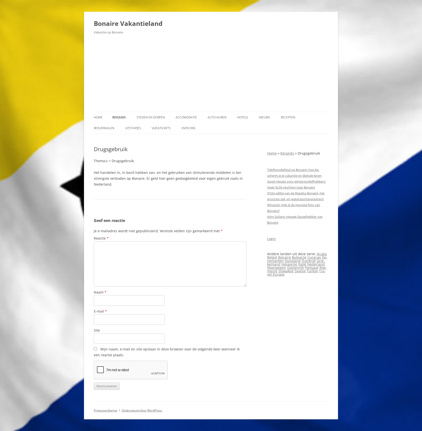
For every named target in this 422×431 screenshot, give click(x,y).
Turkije (312, 271)
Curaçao (314, 257)
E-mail (100, 311)
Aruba (322, 254)
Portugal (311, 267)
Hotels (242, 117)
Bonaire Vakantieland (128, 23)
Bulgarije (299, 257)
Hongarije (289, 264)
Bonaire (284, 257)
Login (271, 238)
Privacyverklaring (105, 410)
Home (98, 117)
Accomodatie (186, 117)
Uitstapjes (133, 128)
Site (97, 330)
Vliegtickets (161, 128)
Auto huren (217, 117)
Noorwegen (276, 267)
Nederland (316, 264)
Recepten (288, 117)
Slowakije (286, 271)
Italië (302, 264)
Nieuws (264, 117)
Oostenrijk (295, 267)
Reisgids (119, 117)
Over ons (188, 128)
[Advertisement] (211, 75)
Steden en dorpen (151, 117)
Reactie (101, 238)
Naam (100, 292)
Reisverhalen (104, 128)
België (272, 257)
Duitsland (293, 260)
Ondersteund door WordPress (142, 410)
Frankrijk (309, 260)
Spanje (300, 271)
